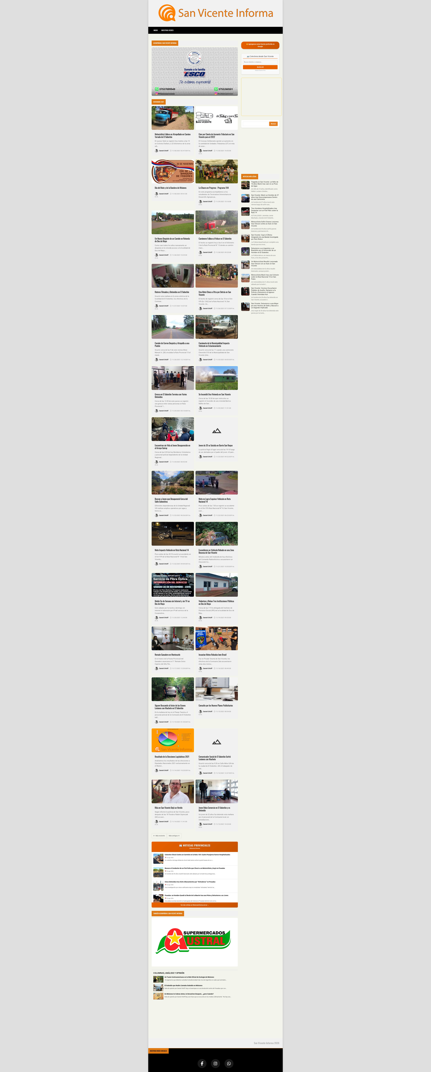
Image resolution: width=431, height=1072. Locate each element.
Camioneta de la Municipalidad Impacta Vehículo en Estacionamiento (214, 344)
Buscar (273, 124)
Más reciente (160, 836)
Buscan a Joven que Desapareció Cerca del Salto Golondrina (171, 500)
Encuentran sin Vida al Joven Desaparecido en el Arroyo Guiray (172, 447)
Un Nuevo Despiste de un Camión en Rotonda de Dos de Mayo (172, 240)
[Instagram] (215, 1063)
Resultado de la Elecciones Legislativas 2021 (172, 756)
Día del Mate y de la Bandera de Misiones (170, 187)
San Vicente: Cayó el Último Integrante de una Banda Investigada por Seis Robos (264, 237)
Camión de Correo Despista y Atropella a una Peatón (172, 344)
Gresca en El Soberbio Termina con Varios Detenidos (171, 396)
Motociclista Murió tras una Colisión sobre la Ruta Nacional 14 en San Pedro (265, 277)
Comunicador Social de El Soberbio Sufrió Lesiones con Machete (215, 758)
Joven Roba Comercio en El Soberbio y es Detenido (214, 809)
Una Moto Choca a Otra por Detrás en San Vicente (215, 293)
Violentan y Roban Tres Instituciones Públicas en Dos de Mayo (216, 602)
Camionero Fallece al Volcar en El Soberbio (215, 238)
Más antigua (173, 836)
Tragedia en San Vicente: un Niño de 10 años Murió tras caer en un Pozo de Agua (264, 184)
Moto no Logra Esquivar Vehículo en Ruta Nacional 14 (215, 500)
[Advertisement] (168, 1020)
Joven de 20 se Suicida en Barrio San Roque (216, 445)
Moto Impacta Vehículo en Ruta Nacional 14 (172, 550)
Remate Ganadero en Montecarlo (167, 654)
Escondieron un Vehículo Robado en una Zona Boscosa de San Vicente (216, 551)
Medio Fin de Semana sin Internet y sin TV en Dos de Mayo (172, 602)
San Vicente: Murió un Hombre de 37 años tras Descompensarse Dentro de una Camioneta (265, 197)
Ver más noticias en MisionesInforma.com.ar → (195, 905)
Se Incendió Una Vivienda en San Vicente (215, 394)
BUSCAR (260, 67)
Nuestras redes (167, 30)
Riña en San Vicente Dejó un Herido (168, 807)
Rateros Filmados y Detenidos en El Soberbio (172, 292)
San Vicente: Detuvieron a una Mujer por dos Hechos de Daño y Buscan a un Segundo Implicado (264, 306)
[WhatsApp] (228, 1063)
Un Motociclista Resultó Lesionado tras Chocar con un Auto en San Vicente (264, 264)
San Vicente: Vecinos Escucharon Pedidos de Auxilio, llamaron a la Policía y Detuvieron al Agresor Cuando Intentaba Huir (264, 291)
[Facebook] (202, 1063)
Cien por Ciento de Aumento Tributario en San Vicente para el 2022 (216, 136)
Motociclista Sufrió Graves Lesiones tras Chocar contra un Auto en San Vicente (265, 224)
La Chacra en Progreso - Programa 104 (214, 187)
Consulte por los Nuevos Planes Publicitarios (216, 705)
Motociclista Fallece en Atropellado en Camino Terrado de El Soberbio (172, 136)
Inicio (156, 30)
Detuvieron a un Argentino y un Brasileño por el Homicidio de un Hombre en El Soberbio (263, 250)
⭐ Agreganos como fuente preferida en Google (260, 45)
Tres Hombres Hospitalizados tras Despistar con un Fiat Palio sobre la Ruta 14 (264, 210)
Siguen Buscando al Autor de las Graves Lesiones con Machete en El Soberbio (170, 707)
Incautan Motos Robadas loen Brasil (212, 654)
